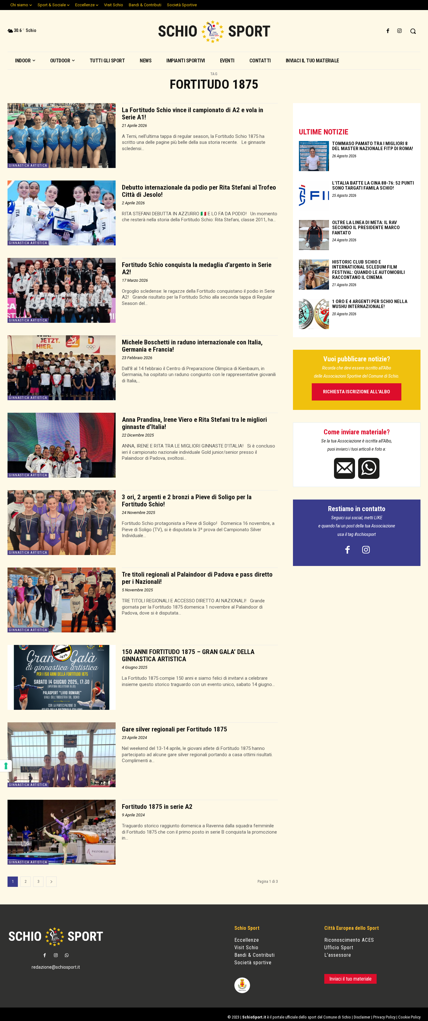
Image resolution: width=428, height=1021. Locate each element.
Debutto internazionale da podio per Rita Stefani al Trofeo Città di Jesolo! (199, 191)
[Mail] (344, 468)
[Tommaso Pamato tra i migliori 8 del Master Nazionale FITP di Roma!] (314, 156)
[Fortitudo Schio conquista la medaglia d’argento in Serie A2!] (62, 290)
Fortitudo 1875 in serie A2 (157, 806)
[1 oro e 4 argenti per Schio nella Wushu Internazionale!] (314, 314)
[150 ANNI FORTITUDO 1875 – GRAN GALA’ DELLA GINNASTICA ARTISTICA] (62, 677)
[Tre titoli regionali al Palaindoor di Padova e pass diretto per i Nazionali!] (62, 600)
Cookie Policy (409, 1017)
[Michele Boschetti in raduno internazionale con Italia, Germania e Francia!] (62, 367)
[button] (412, 31)
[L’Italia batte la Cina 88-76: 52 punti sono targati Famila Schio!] (314, 196)
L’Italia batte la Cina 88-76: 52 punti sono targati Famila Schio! (373, 185)
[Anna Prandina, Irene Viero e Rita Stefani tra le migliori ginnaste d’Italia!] (62, 445)
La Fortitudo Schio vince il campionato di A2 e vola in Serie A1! (192, 113)
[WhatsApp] (368, 468)
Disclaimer (362, 1017)
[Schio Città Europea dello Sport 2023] (214, 31)
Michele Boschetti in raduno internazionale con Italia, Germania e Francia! (192, 345)
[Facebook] (388, 31)
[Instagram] (399, 31)
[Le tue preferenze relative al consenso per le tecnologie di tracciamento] (6, 766)
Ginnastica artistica (28, 165)
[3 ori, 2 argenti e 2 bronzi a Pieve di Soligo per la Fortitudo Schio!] (62, 522)
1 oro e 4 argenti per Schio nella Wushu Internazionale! (369, 304)
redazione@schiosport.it (56, 967)
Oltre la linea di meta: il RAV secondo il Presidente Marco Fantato (366, 228)
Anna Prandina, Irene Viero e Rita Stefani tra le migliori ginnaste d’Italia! (194, 423)
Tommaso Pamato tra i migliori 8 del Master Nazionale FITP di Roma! (372, 146)
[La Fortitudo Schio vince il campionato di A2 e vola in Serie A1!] (62, 135)
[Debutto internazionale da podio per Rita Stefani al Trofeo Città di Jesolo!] (62, 213)
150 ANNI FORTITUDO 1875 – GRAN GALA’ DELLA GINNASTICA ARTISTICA (188, 655)
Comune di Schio (337, 1017)
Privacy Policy (384, 1017)
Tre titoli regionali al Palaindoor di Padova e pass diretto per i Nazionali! (197, 578)
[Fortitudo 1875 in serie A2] (62, 832)
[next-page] (51, 882)
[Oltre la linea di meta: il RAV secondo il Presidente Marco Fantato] (314, 235)
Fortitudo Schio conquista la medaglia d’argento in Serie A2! (196, 268)
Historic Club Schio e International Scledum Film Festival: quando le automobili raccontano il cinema (368, 269)
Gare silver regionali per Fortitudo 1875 (174, 729)
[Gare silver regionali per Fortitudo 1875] (62, 754)
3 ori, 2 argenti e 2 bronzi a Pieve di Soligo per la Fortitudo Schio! (187, 500)
